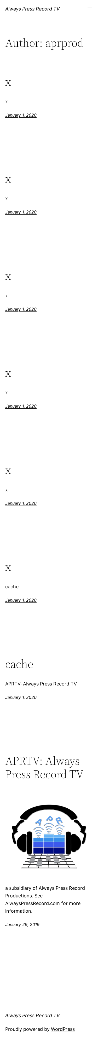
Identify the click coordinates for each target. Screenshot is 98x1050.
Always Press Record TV (32, 9)
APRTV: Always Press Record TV (44, 767)
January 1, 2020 (21, 115)
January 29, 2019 (22, 924)
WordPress (63, 1029)
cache (19, 664)
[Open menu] (90, 9)
